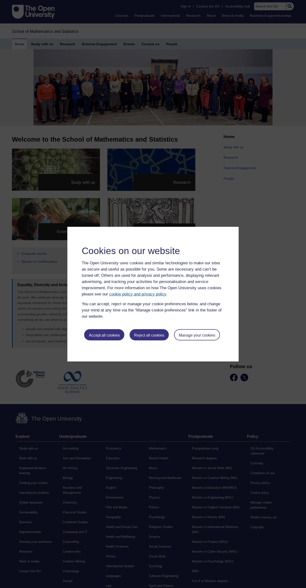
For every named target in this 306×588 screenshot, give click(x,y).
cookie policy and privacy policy (137, 294)
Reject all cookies (149, 335)
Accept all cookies (104, 335)
